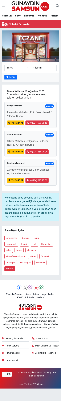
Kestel (19, 250)
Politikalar (30, 297)
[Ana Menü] (3, 5)
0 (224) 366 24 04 (38, 151)
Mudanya (31, 250)
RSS (8, 374)
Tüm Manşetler (12, 353)
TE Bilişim (38, 384)
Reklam (40, 297)
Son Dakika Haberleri (45, 353)
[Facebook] (19, 287)
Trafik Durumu (12, 345)
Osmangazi (25, 262)
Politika (42, 15)
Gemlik (25, 238)
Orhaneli (45, 256)
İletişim (36, 294)
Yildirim (9, 268)
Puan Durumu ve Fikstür (47, 345)
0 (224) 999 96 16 (38, 123)
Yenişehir (40, 262)
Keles (8, 250)
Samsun (7, 15)
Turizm (54, 15)
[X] (25, 287)
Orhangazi (11, 262)
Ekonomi (29, 15)
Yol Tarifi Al (17, 123)
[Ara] (57, 6)
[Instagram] (30, 287)
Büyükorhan (11, 238)
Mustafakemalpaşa (15, 256)
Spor (18, 15)
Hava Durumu (42, 338)
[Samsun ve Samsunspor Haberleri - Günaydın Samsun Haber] (30, 5)
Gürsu (36, 238)
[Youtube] (36, 287)
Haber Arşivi (12, 360)
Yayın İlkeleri (48, 294)
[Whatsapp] (41, 287)
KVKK (20, 297)
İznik (34, 244)
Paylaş (12, 77)
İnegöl (24, 244)
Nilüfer (32, 256)
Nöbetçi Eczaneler (15, 338)
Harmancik (11, 244)
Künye (28, 294)
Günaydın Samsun (14, 294)
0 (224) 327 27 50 (38, 180)
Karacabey (46, 244)
